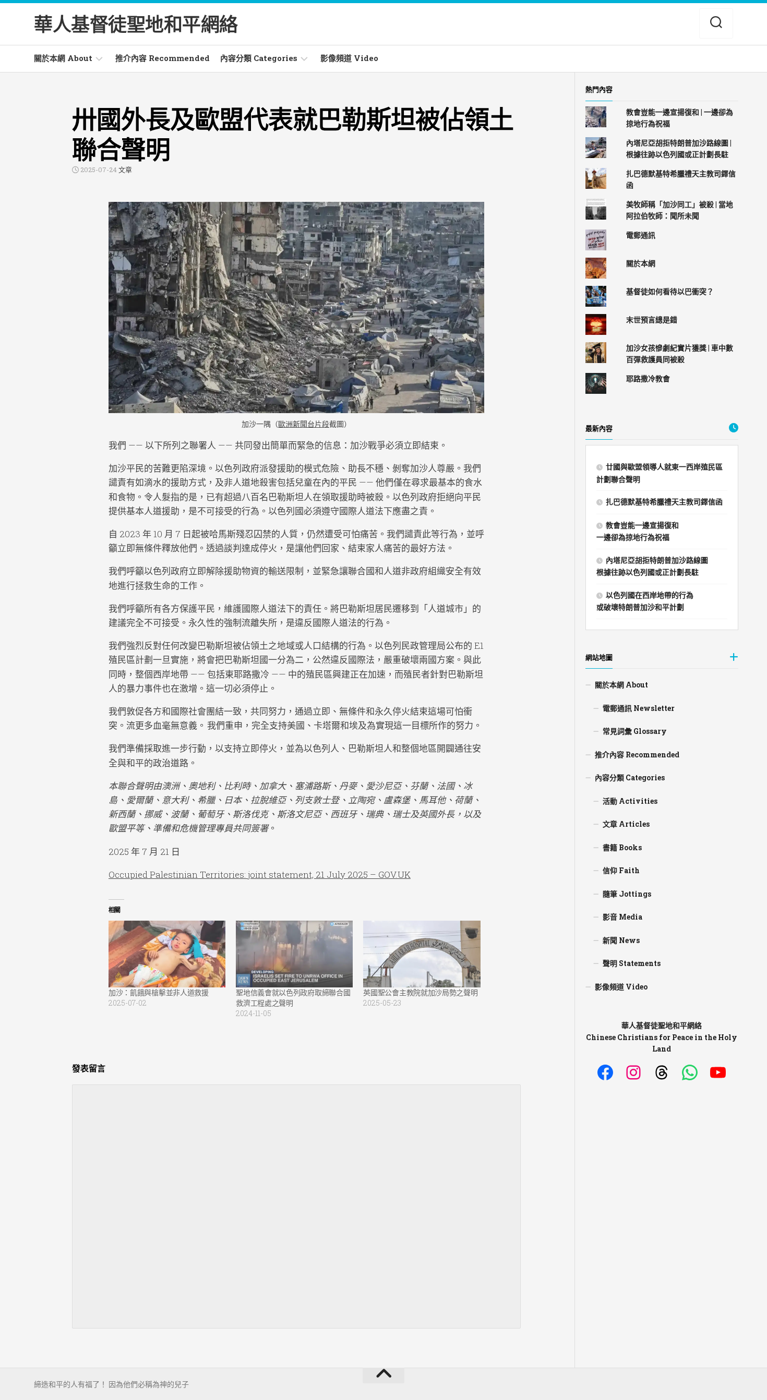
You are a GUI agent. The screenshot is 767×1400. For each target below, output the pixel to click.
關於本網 (640, 263)
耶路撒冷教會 (648, 378)
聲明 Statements (632, 963)
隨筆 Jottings (627, 894)
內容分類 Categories (258, 58)
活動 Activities (630, 801)
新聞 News (621, 940)
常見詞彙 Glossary (635, 731)
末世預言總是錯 (651, 319)
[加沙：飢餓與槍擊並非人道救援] (167, 954)
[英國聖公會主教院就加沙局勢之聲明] (421, 954)
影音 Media (622, 917)
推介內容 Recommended (162, 58)
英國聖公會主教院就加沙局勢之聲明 (420, 992)
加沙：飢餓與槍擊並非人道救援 (159, 992)
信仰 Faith (621, 870)
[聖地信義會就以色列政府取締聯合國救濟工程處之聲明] (294, 954)
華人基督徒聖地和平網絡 (136, 24)
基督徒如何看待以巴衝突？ (670, 291)
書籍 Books (622, 847)
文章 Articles (626, 824)
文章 (125, 169)
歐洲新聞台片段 (303, 424)
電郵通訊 (640, 235)
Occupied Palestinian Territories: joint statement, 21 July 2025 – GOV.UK (260, 874)
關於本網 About (63, 58)
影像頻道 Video (349, 58)
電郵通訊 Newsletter (639, 708)
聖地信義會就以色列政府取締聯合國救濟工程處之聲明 (293, 997)
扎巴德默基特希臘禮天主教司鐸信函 (664, 501)
